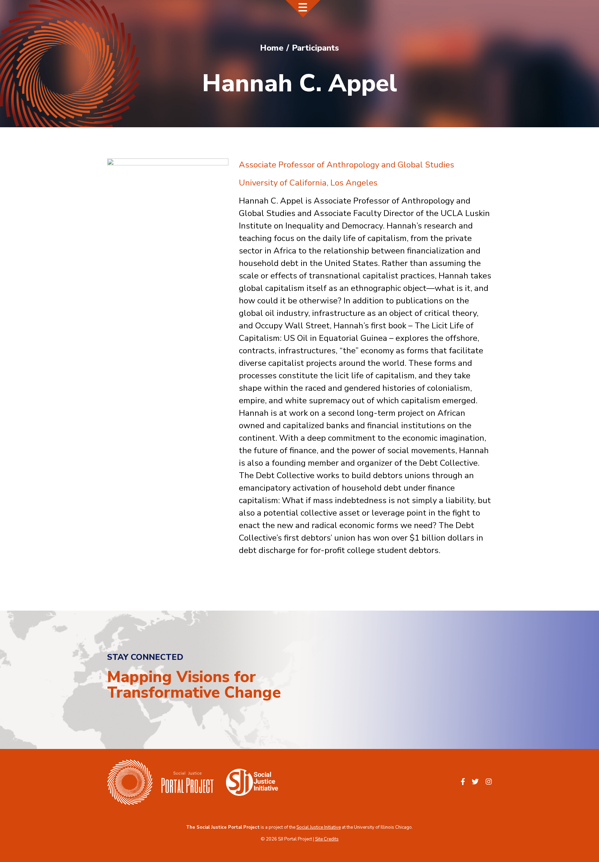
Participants (315, 47)
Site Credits (327, 839)
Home (272, 47)
